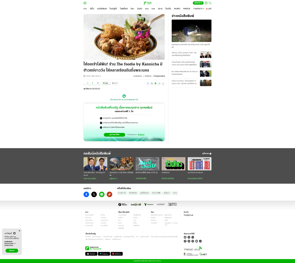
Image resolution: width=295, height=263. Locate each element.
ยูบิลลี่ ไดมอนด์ (144, 193)
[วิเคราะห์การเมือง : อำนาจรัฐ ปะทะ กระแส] (95, 164)
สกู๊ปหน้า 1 (113, 179)
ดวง (119, 220)
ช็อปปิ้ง (186, 212)
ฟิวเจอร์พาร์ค (133, 193)
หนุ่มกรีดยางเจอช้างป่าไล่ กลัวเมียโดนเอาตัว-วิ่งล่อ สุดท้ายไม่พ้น (191, 46)
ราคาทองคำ (89, 226)
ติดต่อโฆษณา (117, 239)
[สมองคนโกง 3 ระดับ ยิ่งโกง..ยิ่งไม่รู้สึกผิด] (121, 164)
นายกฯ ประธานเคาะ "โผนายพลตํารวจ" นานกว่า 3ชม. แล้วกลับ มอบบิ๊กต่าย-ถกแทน (184, 82)
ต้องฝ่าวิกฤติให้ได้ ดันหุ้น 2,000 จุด (147, 173)
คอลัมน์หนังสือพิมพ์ (97, 153)
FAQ (137, 237)
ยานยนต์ (103, 223)
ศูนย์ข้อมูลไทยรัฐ (129, 237)
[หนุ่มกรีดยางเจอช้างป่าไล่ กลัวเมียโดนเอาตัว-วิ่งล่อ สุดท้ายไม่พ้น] (191, 31)
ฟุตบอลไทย (168, 215)
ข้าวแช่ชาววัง (122, 193)
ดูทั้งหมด (205, 154)
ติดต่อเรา (108, 239)
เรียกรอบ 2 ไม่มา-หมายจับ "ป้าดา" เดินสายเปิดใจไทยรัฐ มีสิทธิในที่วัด (184, 54)
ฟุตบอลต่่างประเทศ (157, 215)
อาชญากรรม (89, 223)
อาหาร (175, 193)
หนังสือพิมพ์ (137, 76)
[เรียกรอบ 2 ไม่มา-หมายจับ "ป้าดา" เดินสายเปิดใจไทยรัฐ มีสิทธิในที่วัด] (205, 55)
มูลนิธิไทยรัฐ (118, 237)
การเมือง (103, 218)
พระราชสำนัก (89, 215)
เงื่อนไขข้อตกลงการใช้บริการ (94, 239)
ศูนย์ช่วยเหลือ (144, 237)
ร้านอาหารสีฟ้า (156, 193)
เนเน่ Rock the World (195, 173)
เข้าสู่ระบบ (141, 135)
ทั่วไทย (103, 215)
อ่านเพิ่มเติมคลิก (9, 242)
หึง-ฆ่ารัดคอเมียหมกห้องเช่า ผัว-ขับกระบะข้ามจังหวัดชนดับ (185, 73)
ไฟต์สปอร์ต (168, 218)
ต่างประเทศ (104, 220)
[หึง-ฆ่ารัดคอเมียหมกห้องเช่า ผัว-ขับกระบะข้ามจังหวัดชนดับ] (205, 73)
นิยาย (120, 223)
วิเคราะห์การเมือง (90, 179)
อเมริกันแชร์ (166, 173)
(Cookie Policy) (8, 245)
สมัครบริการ (198, 3)
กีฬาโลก (153, 220)
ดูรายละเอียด (114, 135)
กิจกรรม (88, 237)
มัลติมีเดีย (121, 228)
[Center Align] (19, 231)
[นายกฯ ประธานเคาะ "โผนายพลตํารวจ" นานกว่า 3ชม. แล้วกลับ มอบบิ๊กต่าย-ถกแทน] (205, 83)
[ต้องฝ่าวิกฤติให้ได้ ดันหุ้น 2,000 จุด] (147, 164)
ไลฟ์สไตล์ (148, 76)
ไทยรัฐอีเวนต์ (188, 215)
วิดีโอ (135, 223)
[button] (147, 83)
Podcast (121, 226)
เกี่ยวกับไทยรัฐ (107, 237)
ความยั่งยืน (104, 226)
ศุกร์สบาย (167, 193)
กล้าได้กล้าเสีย (141, 179)
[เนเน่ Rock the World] (199, 164)
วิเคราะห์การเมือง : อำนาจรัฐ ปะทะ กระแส (94, 174)
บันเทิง (135, 218)
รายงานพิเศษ (122, 215)
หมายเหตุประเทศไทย (195, 179)
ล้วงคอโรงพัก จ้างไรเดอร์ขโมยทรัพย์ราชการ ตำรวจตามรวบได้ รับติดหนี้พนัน (184, 63)
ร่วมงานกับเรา (96, 237)
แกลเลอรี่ (154, 223)
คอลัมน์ (120, 218)
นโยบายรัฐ (88, 220)
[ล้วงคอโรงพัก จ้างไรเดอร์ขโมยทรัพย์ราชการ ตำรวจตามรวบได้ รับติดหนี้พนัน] (205, 64)
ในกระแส (88, 218)
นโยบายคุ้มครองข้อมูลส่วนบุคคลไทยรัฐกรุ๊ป (164, 237)
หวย (134, 220)
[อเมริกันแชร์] (173, 164)
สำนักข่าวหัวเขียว (168, 179)
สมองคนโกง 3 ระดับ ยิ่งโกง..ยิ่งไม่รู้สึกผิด (121, 174)
